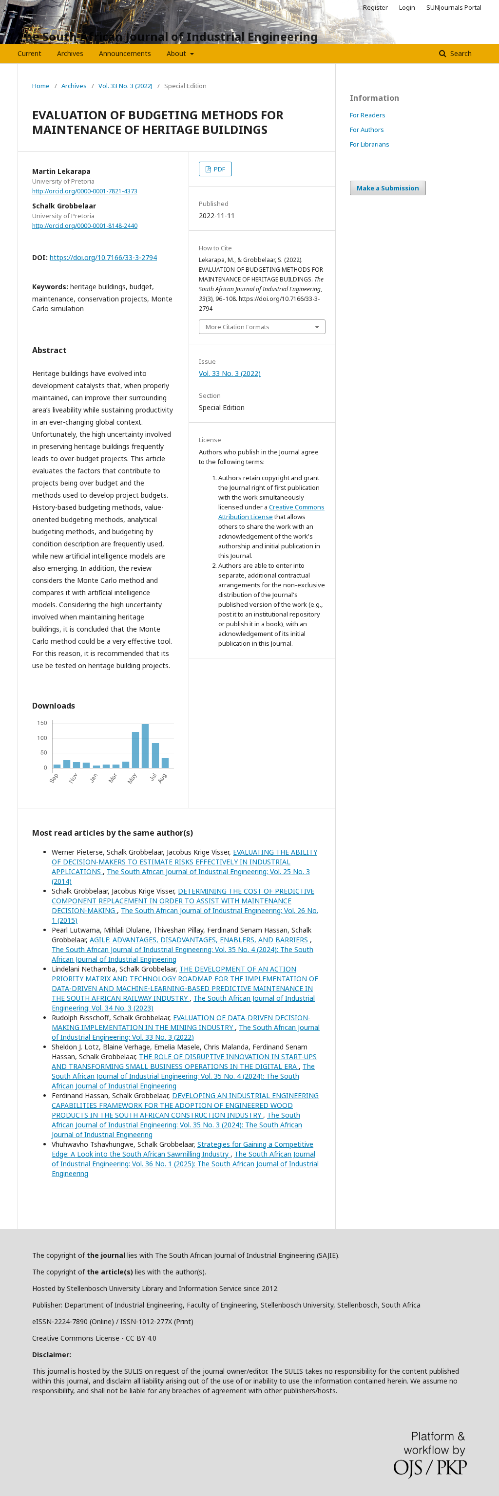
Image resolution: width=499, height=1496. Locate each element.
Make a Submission (388, 188)
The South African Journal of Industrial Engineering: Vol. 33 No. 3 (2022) (186, 1032)
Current (29, 53)
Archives (70, 53)
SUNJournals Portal (453, 7)
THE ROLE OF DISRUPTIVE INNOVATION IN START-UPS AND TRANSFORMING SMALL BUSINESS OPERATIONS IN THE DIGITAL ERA (184, 1061)
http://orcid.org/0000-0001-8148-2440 (84, 226)
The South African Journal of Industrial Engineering (168, 36)
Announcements (125, 53)
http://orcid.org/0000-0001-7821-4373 (84, 191)
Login (407, 7)
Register (375, 7)
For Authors (367, 129)
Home (41, 85)
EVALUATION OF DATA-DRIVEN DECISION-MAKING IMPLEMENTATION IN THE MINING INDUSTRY (181, 1022)
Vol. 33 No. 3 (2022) (125, 85)
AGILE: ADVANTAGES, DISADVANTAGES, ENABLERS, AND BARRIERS (200, 939)
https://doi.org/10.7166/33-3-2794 (103, 257)
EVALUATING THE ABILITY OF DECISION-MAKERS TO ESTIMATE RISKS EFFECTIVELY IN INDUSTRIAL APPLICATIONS (184, 861)
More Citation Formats (237, 326)
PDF (218, 169)
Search (460, 53)
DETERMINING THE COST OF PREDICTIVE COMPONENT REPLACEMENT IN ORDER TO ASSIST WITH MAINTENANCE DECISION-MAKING (183, 900)
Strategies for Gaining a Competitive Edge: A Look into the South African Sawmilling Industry (182, 1149)
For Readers (367, 115)
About (177, 53)
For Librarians (369, 144)
